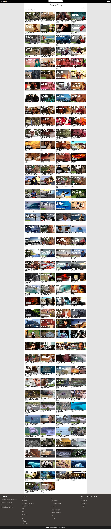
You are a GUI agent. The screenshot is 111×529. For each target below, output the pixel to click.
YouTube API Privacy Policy (57, 503)
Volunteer (23, 506)
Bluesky (53, 518)
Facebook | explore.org (56, 509)
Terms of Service (55, 500)
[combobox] (83, 7)
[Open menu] (2, 1)
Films (23, 518)
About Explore (24, 498)
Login (108, 1)
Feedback (24, 511)
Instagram (54, 513)
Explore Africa (84, 505)
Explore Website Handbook (27, 505)
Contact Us (24, 509)
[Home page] (5, 1)
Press (23, 508)
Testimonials (24, 500)
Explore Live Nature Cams (86, 498)
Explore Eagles (84, 503)
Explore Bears (84, 500)
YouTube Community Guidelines (28, 503)
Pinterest (53, 520)
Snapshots (24, 520)
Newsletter (24, 521)
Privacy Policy (54, 498)
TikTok (53, 515)
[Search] (49, 1)
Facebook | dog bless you (56, 510)
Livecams (24, 516)
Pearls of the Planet (25, 523)
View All (82, 506)
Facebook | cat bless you (56, 512)
